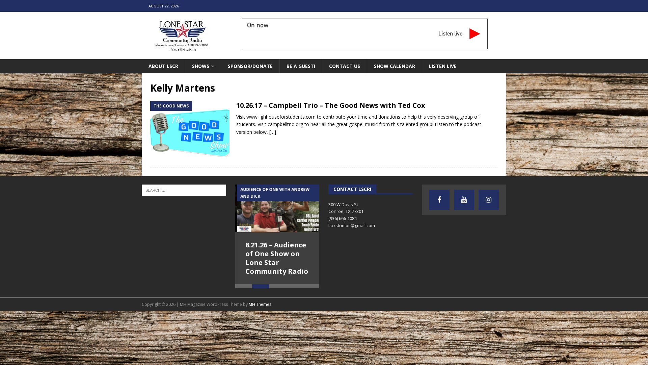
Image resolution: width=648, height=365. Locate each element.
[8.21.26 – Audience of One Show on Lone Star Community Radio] (277, 208)
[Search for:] (184, 190)
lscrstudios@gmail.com (351, 225)
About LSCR (163, 66)
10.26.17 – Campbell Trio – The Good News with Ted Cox (330, 105)
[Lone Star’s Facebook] (439, 200)
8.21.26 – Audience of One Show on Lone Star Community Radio (275, 258)
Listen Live (443, 66)
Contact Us (344, 66)
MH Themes (260, 304)
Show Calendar (394, 66)
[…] (272, 132)
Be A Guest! (301, 66)
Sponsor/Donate (250, 66)
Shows (200, 66)
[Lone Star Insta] (489, 200)
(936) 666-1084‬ (342, 218)
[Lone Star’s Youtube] (464, 200)
